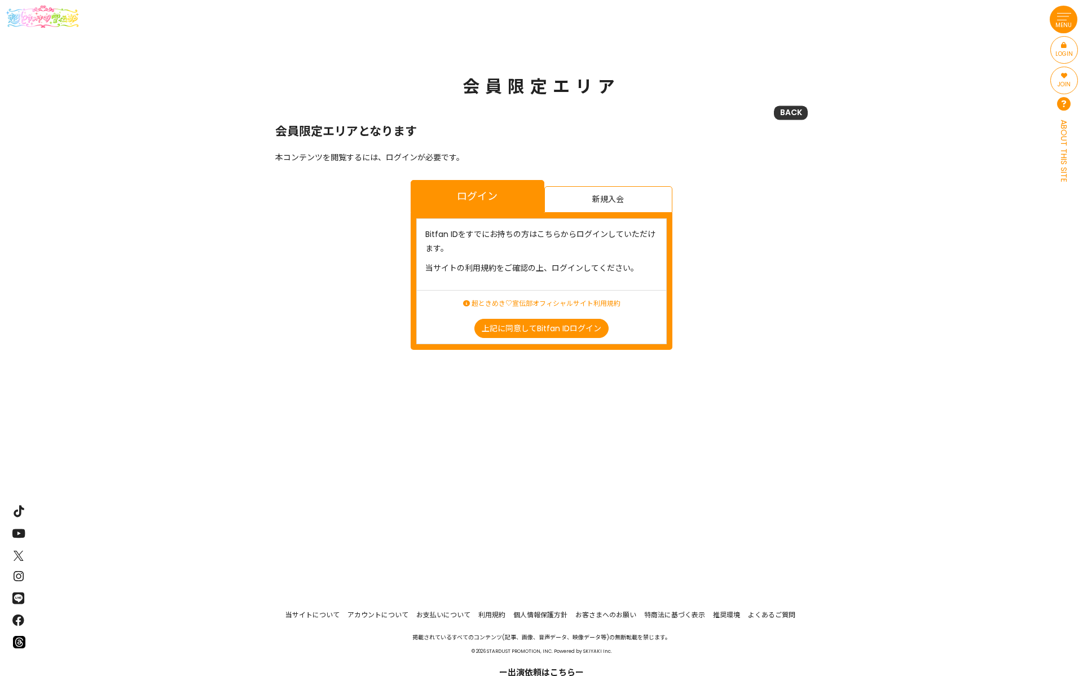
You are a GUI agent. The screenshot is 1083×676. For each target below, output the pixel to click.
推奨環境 (726, 615)
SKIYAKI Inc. (597, 651)
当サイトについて (312, 615)
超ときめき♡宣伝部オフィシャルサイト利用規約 (545, 303)
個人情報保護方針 (540, 615)
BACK (791, 112)
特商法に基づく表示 (674, 615)
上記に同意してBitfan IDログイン (541, 328)
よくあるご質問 (771, 615)
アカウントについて (377, 615)
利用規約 (491, 615)
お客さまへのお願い (605, 615)
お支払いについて (443, 615)
